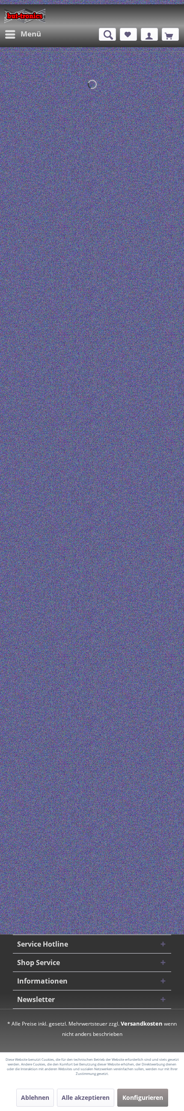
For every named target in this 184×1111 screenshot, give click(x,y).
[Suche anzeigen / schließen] (107, 34)
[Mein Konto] (149, 34)
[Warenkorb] (170, 34)
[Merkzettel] (128, 34)
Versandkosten (142, 1023)
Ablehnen (35, 1097)
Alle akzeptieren (86, 1097)
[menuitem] (22, 34)
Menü (31, 34)
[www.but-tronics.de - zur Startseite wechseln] (24, 16)
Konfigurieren (142, 1097)
